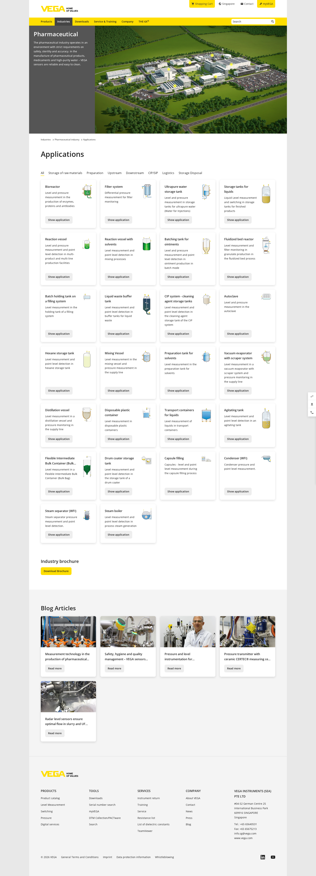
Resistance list (146, 818)
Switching (47, 811)
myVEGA (94, 811)
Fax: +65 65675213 (245, 829)
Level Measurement (53, 804)
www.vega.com (243, 838)
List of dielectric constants (154, 824)
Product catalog (50, 798)
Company (127, 21)
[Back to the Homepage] (59, 774)
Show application (59, 220)
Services (144, 791)
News (189, 811)
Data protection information (133, 857)
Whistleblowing (164, 857)
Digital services (50, 824)
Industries (63, 21)
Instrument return (149, 798)
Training (143, 804)
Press (189, 818)
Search (93, 824)
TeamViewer (145, 831)
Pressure (46, 818)
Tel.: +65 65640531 (245, 824)
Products (46, 21)
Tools (94, 791)
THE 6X (144, 21)
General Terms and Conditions (80, 857)
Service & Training (105, 21)
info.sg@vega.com (245, 833)
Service (142, 811)
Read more (55, 668)
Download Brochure (56, 571)
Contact (190, 804)
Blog (188, 824)
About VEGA (193, 798)
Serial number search (102, 804)
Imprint (107, 857)
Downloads (82, 21)
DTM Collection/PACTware (105, 818)
